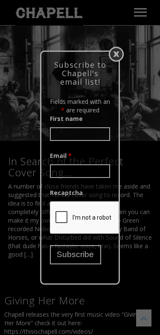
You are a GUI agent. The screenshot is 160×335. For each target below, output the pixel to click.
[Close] (116, 53)
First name (66, 119)
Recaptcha (66, 193)
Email (61, 156)
